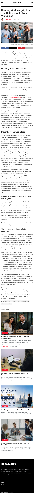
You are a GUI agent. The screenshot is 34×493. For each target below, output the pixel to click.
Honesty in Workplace (10, 301)
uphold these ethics (10, 180)
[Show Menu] (2, 2)
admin (4, 383)
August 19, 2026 (13, 346)
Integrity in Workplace (23, 301)
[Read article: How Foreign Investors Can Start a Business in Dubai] (17, 396)
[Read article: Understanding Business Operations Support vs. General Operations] (17, 430)
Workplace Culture (6, 303)
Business (5, 333)
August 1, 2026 (10, 416)
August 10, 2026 (10, 383)
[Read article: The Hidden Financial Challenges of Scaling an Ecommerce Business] (17, 360)
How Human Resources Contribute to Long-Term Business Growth (15, 337)
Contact (3, 485)
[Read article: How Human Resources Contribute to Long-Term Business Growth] (17, 323)
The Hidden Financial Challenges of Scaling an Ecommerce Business (14, 374)
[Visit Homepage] (17, 2)
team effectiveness (15, 97)
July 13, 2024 (17, 19)
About (3, 482)
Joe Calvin (8, 19)
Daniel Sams (5, 346)
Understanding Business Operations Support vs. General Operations (15, 444)
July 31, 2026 (9, 452)
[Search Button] (32, 2)
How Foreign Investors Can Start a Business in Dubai (16, 410)
